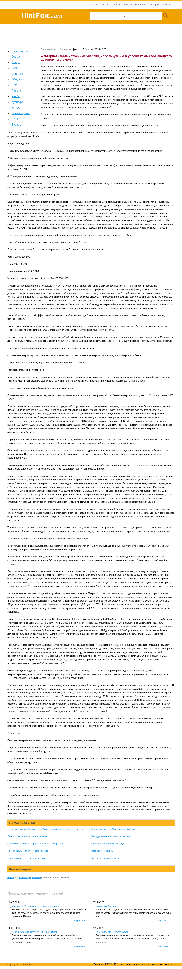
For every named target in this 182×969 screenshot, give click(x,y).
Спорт (16, 62)
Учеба (16, 96)
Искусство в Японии (106, 906)
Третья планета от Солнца (105, 858)
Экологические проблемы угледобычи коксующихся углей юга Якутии (45, 829)
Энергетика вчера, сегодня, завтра (26, 858)
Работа (16, 90)
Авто (15, 118)
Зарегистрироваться (30, 877)
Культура (17, 102)
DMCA (104, 4)
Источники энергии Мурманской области (113, 829)
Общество (18, 79)
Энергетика (66, 49)
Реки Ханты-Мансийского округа (112, 932)
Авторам (154, 4)
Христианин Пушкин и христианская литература (36, 906)
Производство (21, 113)
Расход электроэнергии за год (107, 843)
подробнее (80, 920)
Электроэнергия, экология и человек (27, 836)
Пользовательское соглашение (129, 4)
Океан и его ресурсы (102, 850)
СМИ (15, 68)
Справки (17, 73)
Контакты (169, 4)
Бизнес (16, 124)
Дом (14, 84)
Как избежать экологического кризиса (27, 850)
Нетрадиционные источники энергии (110, 836)
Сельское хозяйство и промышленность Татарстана (35, 843)
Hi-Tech (16, 107)
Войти (10, 877)
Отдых (16, 56)
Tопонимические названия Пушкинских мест (34, 932)
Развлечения (20, 51)
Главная (92, 4)
